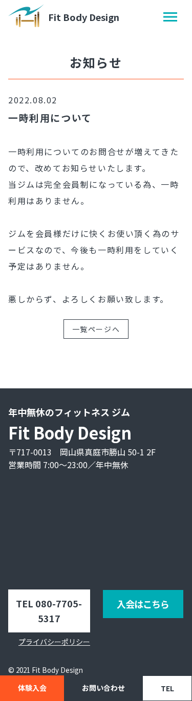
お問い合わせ (103, 688)
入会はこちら (143, 603)
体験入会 (32, 688)
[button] (170, 17)
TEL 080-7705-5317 (49, 611)
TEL (167, 688)
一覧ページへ (96, 329)
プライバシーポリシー (54, 642)
